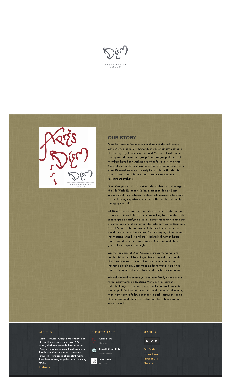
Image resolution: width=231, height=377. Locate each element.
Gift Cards (149, 349)
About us (148, 364)
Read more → (45, 367)
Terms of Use (151, 359)
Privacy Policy (151, 354)
